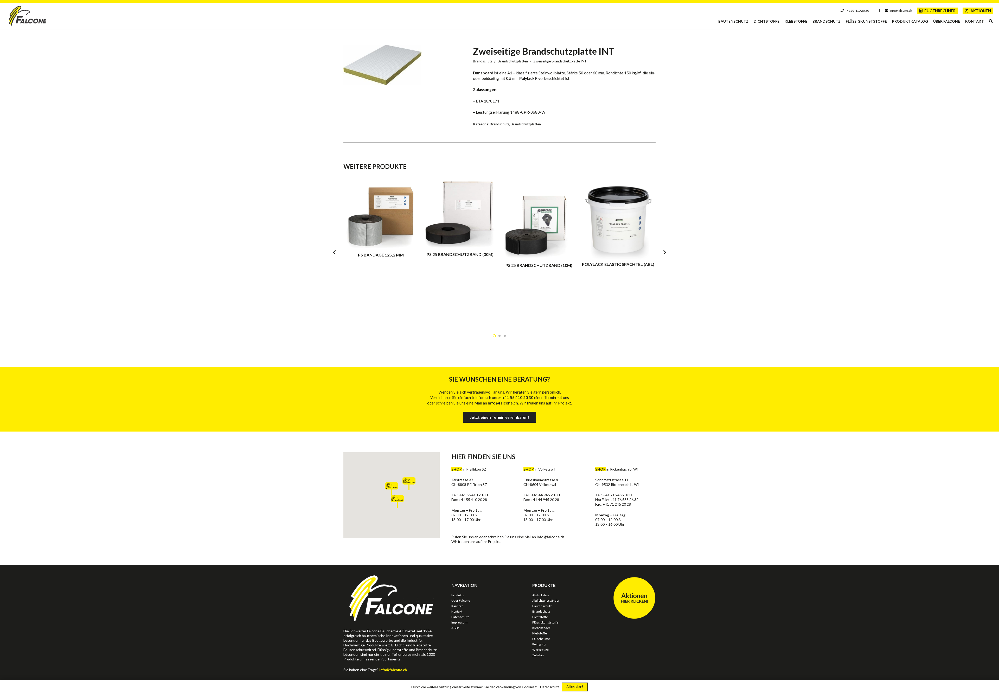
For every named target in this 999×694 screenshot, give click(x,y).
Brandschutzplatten (513, 61)
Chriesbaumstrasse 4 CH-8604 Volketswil (540, 482)
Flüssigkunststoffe (545, 622)
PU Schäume (541, 639)
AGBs (455, 628)
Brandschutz (482, 61)
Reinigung (539, 644)
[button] (991, 21)
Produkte (457, 595)
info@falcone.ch (550, 537)
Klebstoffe (539, 633)
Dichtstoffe (540, 617)
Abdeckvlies (540, 595)
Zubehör (538, 655)
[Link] (27, 16)
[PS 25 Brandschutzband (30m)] (460, 252)
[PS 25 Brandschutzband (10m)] (539, 252)
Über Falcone (460, 600)
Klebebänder (541, 628)
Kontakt (456, 611)
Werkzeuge (540, 650)
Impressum (459, 622)
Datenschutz (460, 617)
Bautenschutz (542, 606)
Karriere (457, 606)
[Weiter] (664, 252)
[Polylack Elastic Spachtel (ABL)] (618, 252)
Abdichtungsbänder (546, 600)
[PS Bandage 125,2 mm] (381, 252)
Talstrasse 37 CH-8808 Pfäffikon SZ (469, 482)
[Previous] (335, 252)
